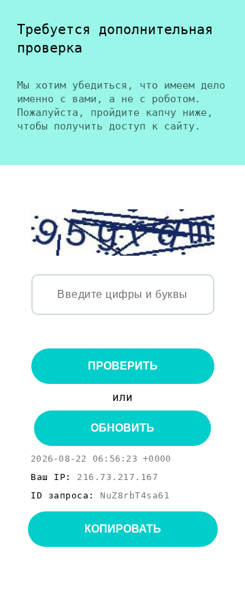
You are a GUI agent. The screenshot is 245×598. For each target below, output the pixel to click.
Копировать (122, 529)
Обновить (122, 428)
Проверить (123, 366)
